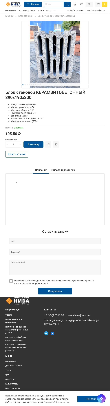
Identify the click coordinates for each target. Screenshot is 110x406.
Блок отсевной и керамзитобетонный (56, 16)
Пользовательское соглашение (13, 321)
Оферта (8, 315)
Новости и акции (12, 388)
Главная (9, 16)
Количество (11, 139)
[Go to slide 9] (40, 84)
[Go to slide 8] (37, 84)
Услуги (41, 10)
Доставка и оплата (26, 10)
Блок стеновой (25, 16)
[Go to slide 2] (25, 84)
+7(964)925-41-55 (75, 10)
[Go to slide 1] (22, 84)
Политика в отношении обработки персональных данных (16, 330)
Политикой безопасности (56, 402)
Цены (48, 10)
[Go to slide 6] (33, 84)
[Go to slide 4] (29, 84)
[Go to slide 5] (31, 84)
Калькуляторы (12, 384)
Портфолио (10, 379)
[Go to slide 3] (27, 84)
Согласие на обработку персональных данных (15, 338)
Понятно (91, 399)
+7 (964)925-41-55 (54, 315)
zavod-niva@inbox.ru (96, 10)
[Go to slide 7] (35, 84)
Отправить (55, 291)
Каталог (35, 4)
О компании (10, 10)
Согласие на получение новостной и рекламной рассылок (15, 348)
